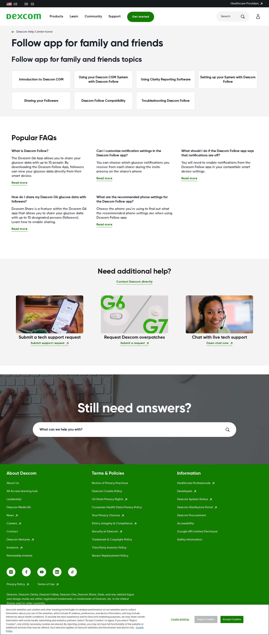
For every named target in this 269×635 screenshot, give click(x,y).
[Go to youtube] (45, 572)
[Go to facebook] (29, 572)
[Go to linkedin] (60, 572)
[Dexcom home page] (23, 16)
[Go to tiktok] (75, 572)
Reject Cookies (205, 619)
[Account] (258, 16)
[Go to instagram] (14, 572)
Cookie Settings (180, 619)
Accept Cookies (232, 619)
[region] (134, 619)
